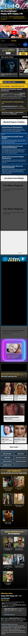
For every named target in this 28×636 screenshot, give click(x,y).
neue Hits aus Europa (21, 461)
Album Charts (20, 453)
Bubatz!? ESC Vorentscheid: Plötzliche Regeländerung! (13, 157)
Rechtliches (11, 626)
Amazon (8, 53)
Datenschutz (18, 626)
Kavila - (5, 439)
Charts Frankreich (7, 461)
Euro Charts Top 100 (21, 457)
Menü (25, 8)
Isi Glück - (20, 396)
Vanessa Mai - (7, 396)
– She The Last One (9, 75)
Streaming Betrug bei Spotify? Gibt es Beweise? (12, 137)
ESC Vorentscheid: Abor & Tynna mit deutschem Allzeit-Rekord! (12, 146)
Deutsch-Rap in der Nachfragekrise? (12, 127)
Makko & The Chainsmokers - (12, 418)
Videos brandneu (7, 453)
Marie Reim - (19, 439)
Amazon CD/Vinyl (23, 53)
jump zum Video (4, 16)
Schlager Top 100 (7, 465)
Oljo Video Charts (9, 614)
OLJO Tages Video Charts (8, 106)
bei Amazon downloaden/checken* (17, 16)
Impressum (5, 626)
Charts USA (7, 457)
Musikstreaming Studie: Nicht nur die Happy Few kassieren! (12, 166)
